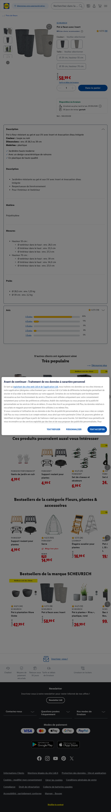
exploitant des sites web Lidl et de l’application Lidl (35, 386)
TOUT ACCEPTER (97, 429)
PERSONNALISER (74, 429)
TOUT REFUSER (53, 429)
